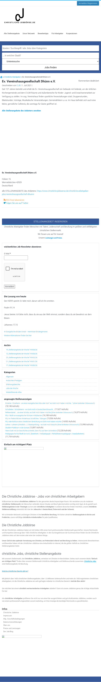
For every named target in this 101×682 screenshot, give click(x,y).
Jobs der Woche (12, 388)
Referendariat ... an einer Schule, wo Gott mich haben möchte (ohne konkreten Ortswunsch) (39, 412)
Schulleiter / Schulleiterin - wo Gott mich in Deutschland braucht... (29, 409)
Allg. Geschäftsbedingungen (14, 619)
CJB (18, 85)
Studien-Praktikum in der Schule (17, 428)
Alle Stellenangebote (12, 33)
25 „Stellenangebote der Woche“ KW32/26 (21, 357)
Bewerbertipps (43, 33)
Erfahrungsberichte (13, 384)
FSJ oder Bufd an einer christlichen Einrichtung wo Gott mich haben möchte (33, 422)
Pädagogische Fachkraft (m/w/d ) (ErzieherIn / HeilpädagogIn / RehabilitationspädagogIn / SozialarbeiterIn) (44, 434)
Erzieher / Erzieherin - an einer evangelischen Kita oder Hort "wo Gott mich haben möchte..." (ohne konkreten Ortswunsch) (50, 403)
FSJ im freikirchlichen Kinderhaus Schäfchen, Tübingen (25, 418)
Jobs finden (50, 67)
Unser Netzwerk (29, 33)
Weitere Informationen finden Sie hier (18, 335)
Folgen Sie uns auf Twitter (17, 203)
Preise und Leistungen (11, 628)
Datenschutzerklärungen (12, 622)
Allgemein (10, 377)
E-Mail (7, 253)
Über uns (6, 625)
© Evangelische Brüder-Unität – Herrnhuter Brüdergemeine (25, 332)
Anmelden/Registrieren (88, 3)
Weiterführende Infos (14, 392)
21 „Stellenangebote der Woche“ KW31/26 (21, 361)
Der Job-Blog (8, 632)
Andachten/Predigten (14, 380)
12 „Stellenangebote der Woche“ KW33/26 (21, 354)
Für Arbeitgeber (57, 33)
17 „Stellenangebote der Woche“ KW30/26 (21, 365)
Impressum (7, 616)
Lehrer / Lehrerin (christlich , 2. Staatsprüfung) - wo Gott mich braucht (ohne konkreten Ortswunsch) (42, 425)
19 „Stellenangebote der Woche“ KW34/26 (21, 350)
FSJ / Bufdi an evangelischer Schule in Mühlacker (23, 415)
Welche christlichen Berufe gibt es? (15, 571)
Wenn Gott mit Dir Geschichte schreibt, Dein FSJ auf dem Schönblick (31, 431)
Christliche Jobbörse (11, 613)
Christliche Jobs (90, 561)
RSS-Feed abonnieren (15, 200)
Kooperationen (71, 33)
